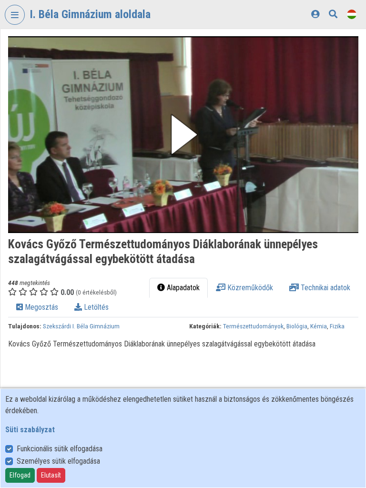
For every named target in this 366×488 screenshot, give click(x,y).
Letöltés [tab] (95, 307)
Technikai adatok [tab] (324, 287)
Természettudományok (253, 326)
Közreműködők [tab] (249, 287)
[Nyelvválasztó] (351, 14)
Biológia (296, 326)
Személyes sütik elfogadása (58, 461)
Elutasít (51, 475)
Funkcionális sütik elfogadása (59, 448)
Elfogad (20, 475)
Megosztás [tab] (40, 307)
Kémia (318, 326)
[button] (183, 134)
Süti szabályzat (30, 429)
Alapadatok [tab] (182, 287)
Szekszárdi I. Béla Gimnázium (81, 326)
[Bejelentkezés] (315, 14)
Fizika (337, 326)
